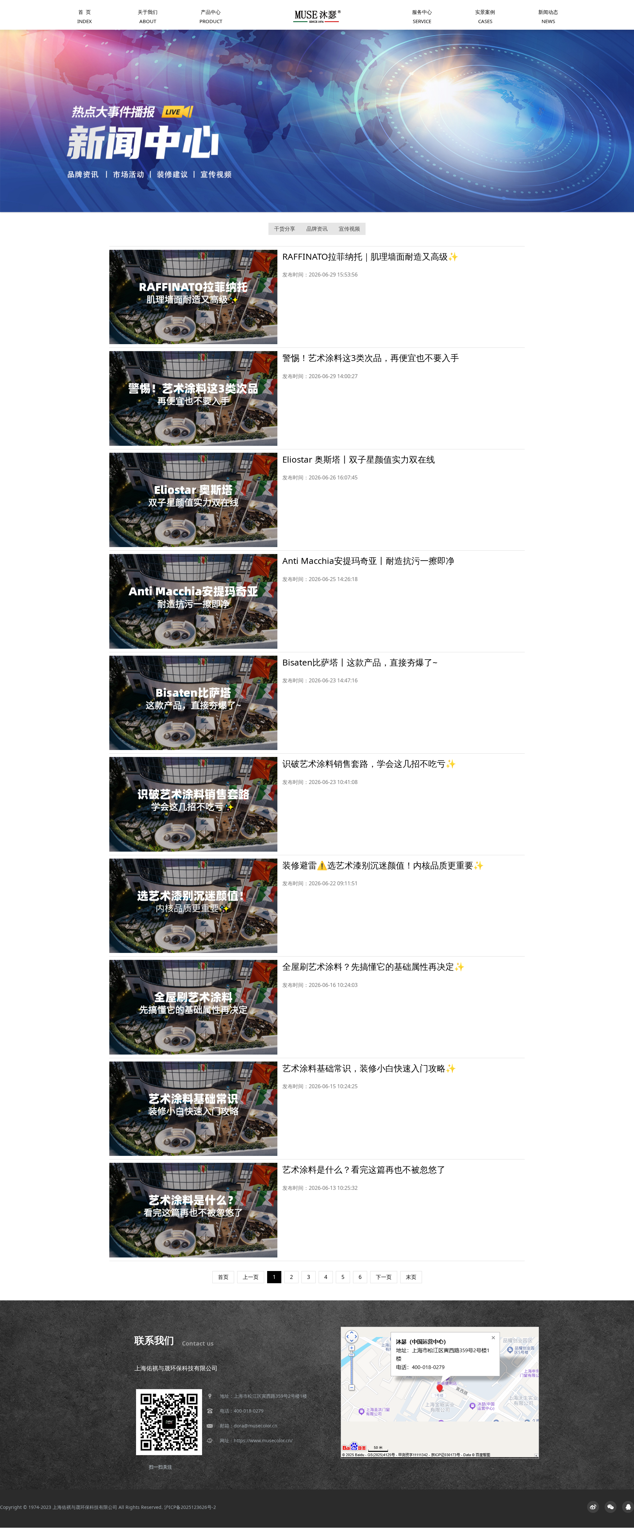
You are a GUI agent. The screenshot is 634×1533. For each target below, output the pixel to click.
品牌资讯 (317, 228)
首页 (223, 1277)
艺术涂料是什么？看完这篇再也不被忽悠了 (363, 1169)
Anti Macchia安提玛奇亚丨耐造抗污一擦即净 (368, 561)
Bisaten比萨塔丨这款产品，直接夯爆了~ (360, 662)
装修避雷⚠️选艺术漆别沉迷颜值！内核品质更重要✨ (383, 865)
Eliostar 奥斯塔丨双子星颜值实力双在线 (358, 459)
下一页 (384, 1277)
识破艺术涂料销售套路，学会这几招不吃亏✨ (369, 763)
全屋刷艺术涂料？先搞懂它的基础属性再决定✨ (373, 966)
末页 (411, 1277)
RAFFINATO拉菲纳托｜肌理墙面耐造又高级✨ (370, 256)
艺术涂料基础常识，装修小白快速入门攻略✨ (369, 1068)
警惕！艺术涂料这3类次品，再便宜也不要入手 (370, 358)
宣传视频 (349, 228)
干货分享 (284, 228)
